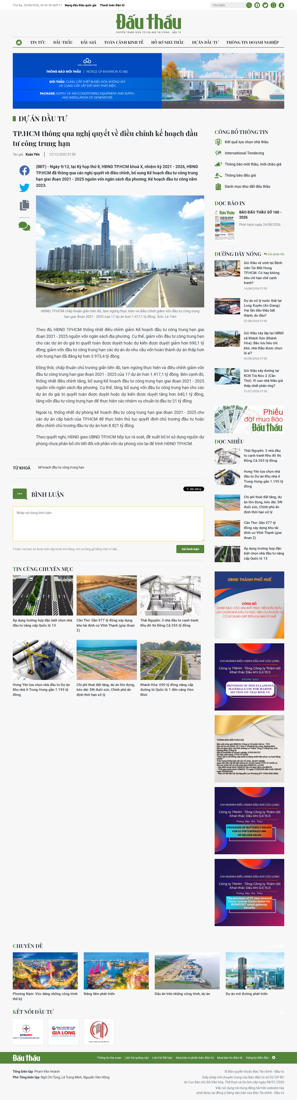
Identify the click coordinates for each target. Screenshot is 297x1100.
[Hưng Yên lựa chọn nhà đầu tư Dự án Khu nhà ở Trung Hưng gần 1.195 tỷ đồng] (43, 660)
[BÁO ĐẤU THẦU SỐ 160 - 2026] (225, 225)
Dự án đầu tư (205, 42)
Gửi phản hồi (276, 254)
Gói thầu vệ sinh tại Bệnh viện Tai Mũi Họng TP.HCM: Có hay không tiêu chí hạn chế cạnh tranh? (263, 273)
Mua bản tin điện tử (229, 1057)
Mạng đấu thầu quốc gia (80, 5)
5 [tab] (282, 946)
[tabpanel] (45, 976)
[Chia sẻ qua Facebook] (24, 170)
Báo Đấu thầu (148, 24)
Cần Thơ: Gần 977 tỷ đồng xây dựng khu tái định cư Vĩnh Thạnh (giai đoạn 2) (106, 625)
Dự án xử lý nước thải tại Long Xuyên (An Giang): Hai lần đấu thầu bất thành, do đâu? (263, 308)
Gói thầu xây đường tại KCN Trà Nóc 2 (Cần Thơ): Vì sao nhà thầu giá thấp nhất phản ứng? (263, 378)
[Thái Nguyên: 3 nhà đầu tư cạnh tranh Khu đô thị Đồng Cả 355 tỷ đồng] (170, 595)
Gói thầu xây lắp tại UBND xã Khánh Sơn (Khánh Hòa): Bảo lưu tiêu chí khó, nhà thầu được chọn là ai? (264, 343)
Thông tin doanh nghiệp (252, 42)
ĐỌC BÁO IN (230, 203)
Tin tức (37, 42)
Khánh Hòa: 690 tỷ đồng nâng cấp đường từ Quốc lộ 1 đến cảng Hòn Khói (167, 690)
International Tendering (244, 153)
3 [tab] (274, 946)
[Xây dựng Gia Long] (63, 1031)
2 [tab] (270, 946)
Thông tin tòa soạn (109, 1057)
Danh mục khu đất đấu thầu (247, 186)
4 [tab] (278, 946)
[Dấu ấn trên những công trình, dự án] (187, 970)
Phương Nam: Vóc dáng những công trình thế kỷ (45, 996)
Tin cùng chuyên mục (43, 568)
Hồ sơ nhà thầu (167, 42)
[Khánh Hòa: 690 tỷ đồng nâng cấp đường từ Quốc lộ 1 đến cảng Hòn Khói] (170, 660)
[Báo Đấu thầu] (26, 1057)
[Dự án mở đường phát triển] (258, 970)
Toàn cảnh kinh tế (123, 42)
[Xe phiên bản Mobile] (273, 5)
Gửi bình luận (190, 549)
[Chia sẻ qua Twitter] (24, 188)
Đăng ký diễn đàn (257, 1057)
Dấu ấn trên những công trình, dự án (182, 994)
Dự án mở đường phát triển (247, 994)
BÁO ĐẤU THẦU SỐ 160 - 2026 (260, 215)
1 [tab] (267, 946)
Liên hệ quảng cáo (137, 1057)
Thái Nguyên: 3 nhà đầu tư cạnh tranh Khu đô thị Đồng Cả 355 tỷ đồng (169, 622)
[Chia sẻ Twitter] (265, 5)
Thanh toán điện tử (112, 5)
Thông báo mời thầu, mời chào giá (253, 164)
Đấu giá (88, 42)
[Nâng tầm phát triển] (116, 970)
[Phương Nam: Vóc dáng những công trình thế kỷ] (45, 970)
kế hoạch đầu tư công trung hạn (61, 467)
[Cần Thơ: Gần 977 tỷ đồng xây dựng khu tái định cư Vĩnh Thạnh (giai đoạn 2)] (107, 595)
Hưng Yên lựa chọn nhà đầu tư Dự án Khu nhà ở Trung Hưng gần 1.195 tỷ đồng (41, 690)
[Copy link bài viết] (24, 205)
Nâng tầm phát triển (99, 994)
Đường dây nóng (238, 253)
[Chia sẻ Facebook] (257, 5)
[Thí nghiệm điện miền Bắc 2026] (26, 1031)
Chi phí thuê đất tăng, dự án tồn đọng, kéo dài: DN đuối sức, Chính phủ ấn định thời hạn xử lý (106, 690)
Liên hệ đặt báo (162, 1057)
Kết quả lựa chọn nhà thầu (246, 142)
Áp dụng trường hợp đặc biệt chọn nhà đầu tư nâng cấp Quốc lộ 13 (42, 622)
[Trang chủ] (19, 42)
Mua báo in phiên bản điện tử (195, 1057)
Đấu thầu (63, 42)
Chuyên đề (28, 945)
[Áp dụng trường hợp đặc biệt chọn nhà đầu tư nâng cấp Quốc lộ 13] (43, 595)
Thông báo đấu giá (240, 175)
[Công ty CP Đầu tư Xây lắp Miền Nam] (98, 1031)
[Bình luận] (24, 222)
